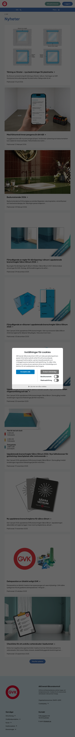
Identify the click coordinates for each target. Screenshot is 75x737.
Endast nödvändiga (50, 372)
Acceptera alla (25, 372)
